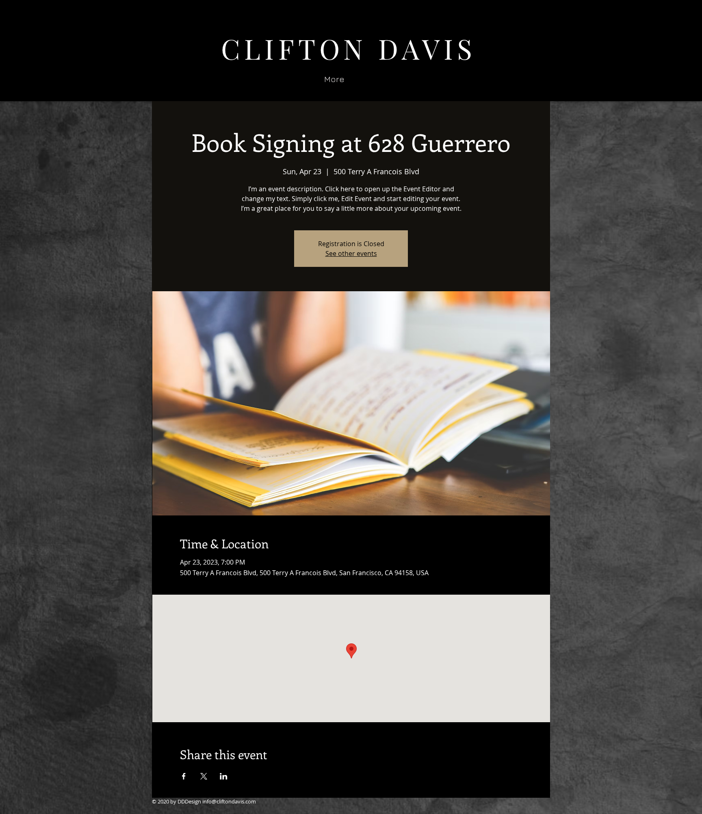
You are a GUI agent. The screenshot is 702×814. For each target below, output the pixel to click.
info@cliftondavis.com (229, 801)
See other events (351, 253)
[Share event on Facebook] (184, 776)
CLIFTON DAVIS (349, 48)
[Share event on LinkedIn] (224, 776)
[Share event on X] (204, 776)
